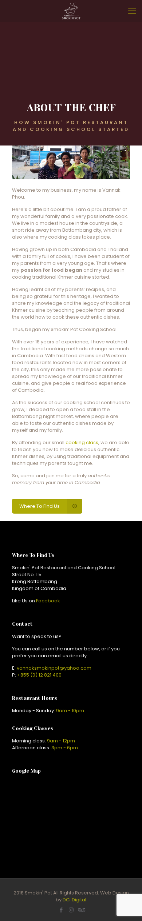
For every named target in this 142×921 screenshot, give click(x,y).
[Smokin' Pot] (71, 11)
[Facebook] (61, 910)
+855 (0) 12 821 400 (39, 674)
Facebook (48, 600)
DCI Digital (74, 899)
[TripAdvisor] (81, 910)
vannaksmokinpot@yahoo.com (54, 668)
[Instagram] (71, 910)
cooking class (82, 442)
